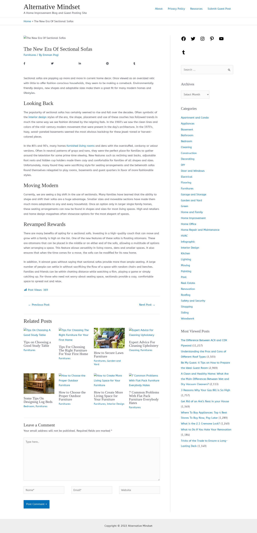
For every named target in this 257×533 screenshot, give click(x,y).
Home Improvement (193, 218)
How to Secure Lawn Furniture (108, 354)
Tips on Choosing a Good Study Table (37, 343)
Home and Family (192, 212)
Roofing (185, 295)
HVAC (184, 235)
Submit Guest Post (219, 8)
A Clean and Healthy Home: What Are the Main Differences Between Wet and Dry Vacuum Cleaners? (205, 379)
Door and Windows (193, 170)
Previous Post (38, 304)
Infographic (188, 241)
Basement (187, 129)
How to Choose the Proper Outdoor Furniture (72, 395)
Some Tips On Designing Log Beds (38, 400)
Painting (186, 271)
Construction (189, 153)
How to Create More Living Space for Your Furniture (108, 395)
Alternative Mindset (52, 7)
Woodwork (187, 318)
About (159, 8)
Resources (196, 8)
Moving (185, 265)
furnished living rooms (81, 145)
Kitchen (185, 253)
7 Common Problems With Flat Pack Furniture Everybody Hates (144, 397)
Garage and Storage (193, 194)
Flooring (186, 182)
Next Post (147, 304)
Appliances (187, 123)
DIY (183, 164)
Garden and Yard (191, 200)
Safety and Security (193, 300)
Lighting (186, 259)
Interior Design (115, 403)
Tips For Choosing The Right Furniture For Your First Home (73, 350)
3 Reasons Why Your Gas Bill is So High (205, 390)
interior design (37, 117)
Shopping (187, 306)
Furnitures (30, 55)
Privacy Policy (176, 8)
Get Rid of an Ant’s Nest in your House (205, 401)
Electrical (186, 176)
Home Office (188, 224)
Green (184, 206)
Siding (185, 312)
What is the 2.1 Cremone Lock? (200, 423)
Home (27, 21)
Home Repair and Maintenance (200, 229)
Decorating (187, 159)
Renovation (188, 289)
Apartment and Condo (195, 117)
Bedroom (29, 406)
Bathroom (187, 135)
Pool (184, 277)
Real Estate (188, 283)
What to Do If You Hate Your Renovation (206, 429)
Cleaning (134, 350)
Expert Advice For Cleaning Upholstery (143, 343)
